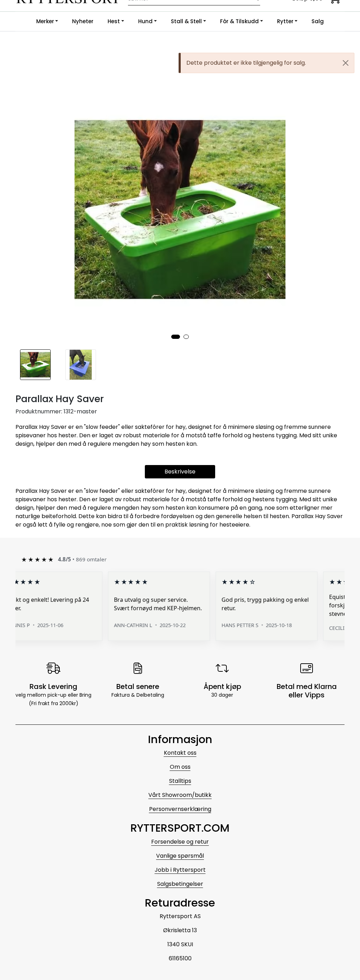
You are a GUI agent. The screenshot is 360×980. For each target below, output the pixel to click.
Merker (45, 21)
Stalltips (180, 781)
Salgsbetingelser (180, 884)
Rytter (285, 21)
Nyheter (83, 21)
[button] (175, 337)
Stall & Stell (186, 21)
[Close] (345, 63)
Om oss (180, 767)
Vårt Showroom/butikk (180, 795)
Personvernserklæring (180, 809)
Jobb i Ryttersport (180, 870)
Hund (145, 21)
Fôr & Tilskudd (239, 21)
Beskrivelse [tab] (180, 472)
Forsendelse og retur (180, 842)
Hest (114, 21)
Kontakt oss (180, 753)
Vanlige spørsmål (180, 856)
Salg (317, 21)
